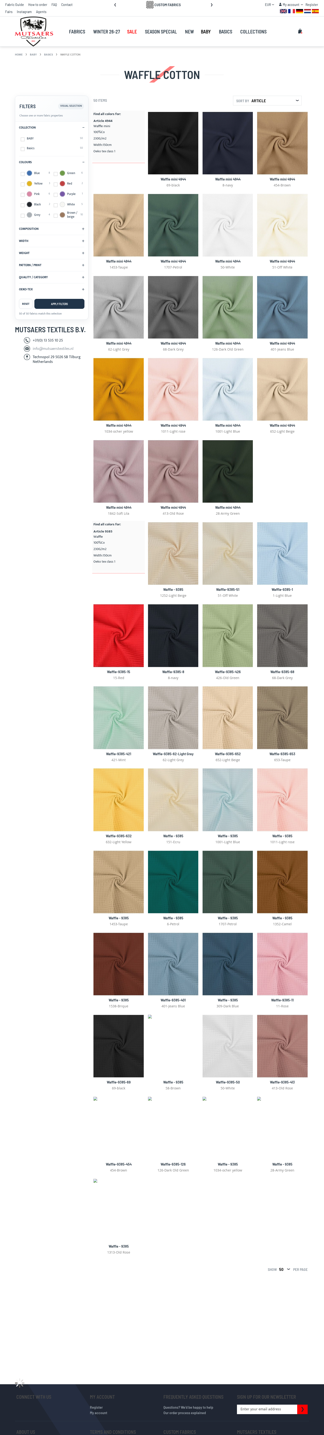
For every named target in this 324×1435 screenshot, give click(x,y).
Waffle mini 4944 (173, 179)
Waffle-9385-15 (118, 671)
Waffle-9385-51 (227, 589)
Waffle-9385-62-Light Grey (173, 753)
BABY (33, 54)
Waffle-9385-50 (228, 1082)
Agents (41, 11)
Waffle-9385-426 (228, 671)
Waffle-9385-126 (173, 1164)
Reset (25, 303)
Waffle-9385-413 (282, 1082)
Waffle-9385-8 (173, 671)
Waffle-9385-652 (228, 753)
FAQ (54, 4)
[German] (299, 10)
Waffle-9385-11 (282, 1000)
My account (98, 1412)
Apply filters (59, 304)
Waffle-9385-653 (282, 753)
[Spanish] (315, 10)
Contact (67, 4)
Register (311, 4)
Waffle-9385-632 (119, 835)
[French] (291, 10)
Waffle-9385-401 (173, 1000)
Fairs (9, 11)
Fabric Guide (14, 4)
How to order (37, 4)
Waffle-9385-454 (119, 1164)
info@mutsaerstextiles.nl (53, 349)
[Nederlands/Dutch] (307, 10)
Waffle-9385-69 (119, 1082)
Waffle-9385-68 (282, 671)
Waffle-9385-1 (282, 589)
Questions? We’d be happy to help (188, 1407)
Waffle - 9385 (173, 589)
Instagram (24, 11)
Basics (49, 54)
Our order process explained (184, 1412)
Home (19, 54)
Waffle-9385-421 (118, 753)
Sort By (242, 100)
